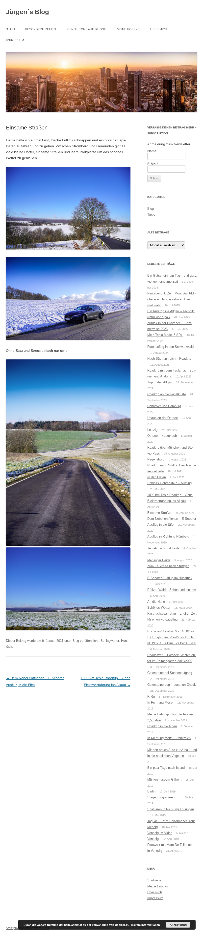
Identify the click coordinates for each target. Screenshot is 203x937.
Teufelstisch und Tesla (163, 548)
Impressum (15, 40)
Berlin (151, 791)
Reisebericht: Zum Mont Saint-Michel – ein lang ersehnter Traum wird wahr (171, 299)
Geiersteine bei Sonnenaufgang (169, 673)
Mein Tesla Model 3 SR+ (165, 335)
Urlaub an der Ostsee (162, 418)
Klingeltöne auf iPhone (86, 29)
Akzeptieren (178, 924)
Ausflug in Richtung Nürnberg (168, 536)
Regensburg (155, 459)
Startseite (154, 880)
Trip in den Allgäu (159, 382)
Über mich (158, 29)
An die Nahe (156, 602)
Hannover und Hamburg (164, 406)
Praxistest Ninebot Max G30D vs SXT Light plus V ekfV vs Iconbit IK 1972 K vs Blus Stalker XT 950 (171, 637)
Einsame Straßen (159, 513)
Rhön (151, 696)
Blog (76, 641)
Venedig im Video (159, 833)
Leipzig (152, 430)
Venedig (153, 839)
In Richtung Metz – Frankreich (169, 738)
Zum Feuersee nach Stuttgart (168, 566)
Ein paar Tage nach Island (166, 768)
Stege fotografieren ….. (164, 797)
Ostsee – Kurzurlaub (162, 435)
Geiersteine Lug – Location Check (171, 685)
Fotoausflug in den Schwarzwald (170, 347)
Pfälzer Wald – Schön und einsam (171, 590)
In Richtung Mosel (160, 702)
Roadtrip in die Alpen (162, 726)
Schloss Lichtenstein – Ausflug (169, 483)
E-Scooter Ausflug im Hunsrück (169, 578)
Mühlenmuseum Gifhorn (164, 779)
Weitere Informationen (145, 925)
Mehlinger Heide (158, 560)
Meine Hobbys (128, 29)
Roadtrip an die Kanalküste (166, 394)
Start (10, 29)
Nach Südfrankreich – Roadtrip (169, 358)
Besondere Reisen (40, 29)
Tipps (151, 214)
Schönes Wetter (158, 607)
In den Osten (156, 477)
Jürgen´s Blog (27, 12)
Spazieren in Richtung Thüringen (170, 809)
